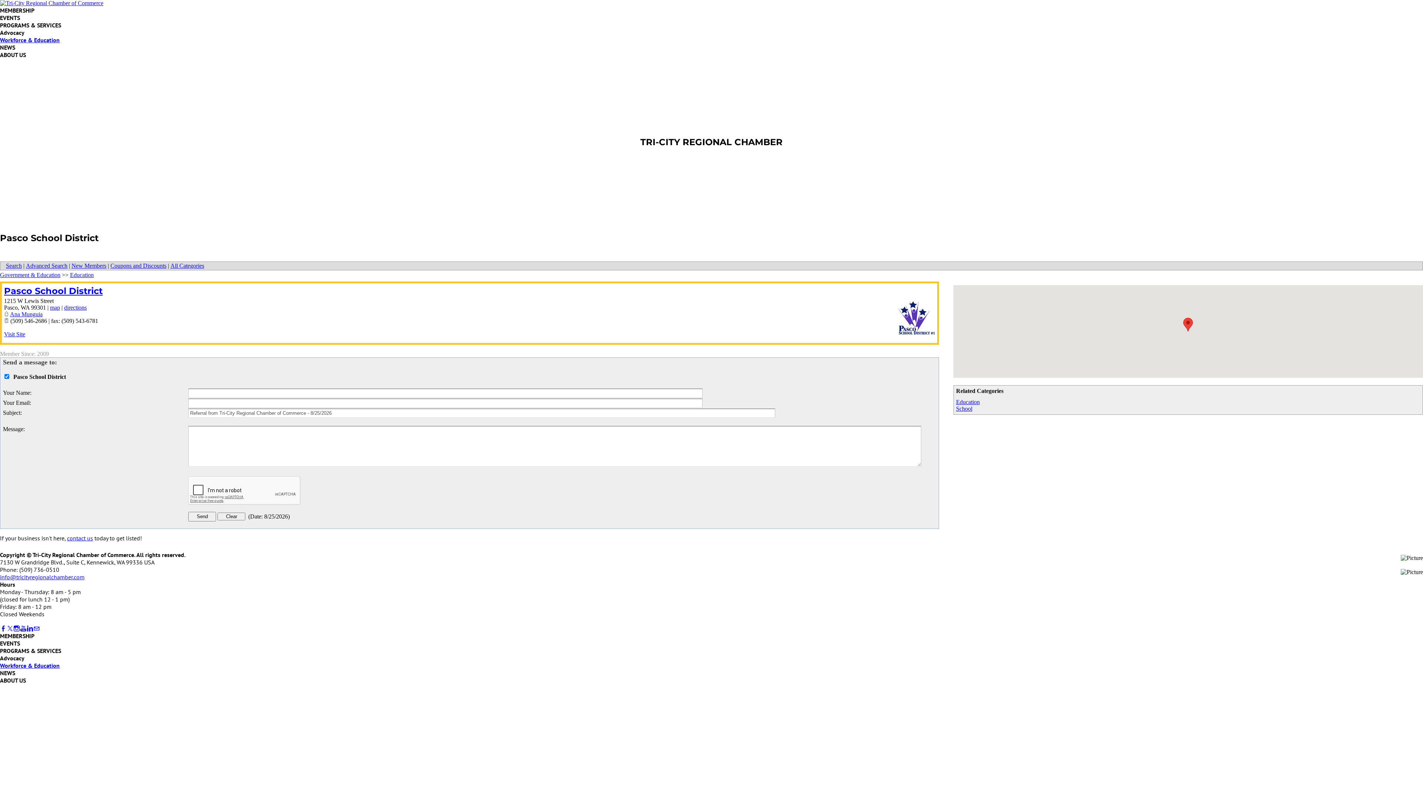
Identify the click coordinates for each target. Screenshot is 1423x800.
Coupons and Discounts (138, 266)
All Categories (187, 266)
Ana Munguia (26, 314)
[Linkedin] (30, 629)
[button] (1188, 324)
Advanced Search (46, 266)
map (55, 307)
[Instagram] (17, 629)
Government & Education (30, 275)
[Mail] (37, 629)
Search (14, 266)
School (964, 409)
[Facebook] (3, 629)
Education (968, 402)
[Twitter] (10, 629)
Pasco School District (53, 291)
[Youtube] (23, 629)
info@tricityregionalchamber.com (42, 577)
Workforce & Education (30, 40)
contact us (80, 538)
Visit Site (14, 334)
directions (75, 307)
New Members (89, 266)
